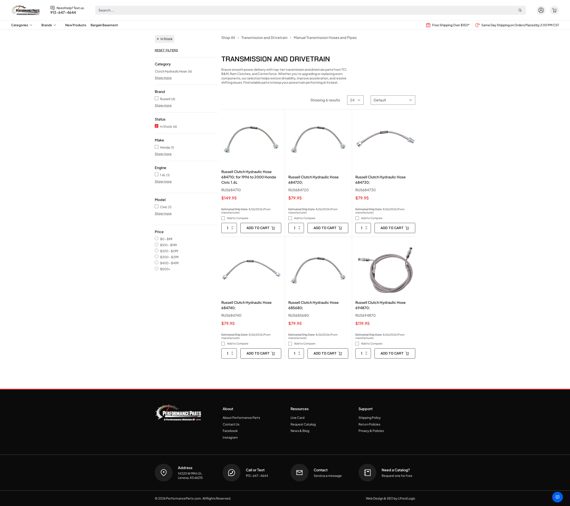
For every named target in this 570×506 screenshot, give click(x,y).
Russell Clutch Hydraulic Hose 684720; (313, 180)
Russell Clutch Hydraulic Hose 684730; (380, 180)
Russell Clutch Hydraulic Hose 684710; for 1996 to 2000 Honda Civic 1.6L (248, 177)
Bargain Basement (104, 25)
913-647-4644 (63, 12)
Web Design (374, 498)
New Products (75, 25)
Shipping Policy (369, 417)
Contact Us (231, 424)
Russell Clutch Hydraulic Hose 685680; (313, 305)
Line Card (297, 417)
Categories (19, 25)
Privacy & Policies (371, 431)
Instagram (230, 437)
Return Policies (369, 424)
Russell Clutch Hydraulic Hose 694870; (380, 305)
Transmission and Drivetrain (264, 37)
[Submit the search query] (520, 10)
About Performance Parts (241, 417)
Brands (46, 25)
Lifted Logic (406, 498)
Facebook (230, 431)
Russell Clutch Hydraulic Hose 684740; (246, 305)
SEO (390, 498)
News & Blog (300, 431)
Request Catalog (303, 424)
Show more (163, 78)
